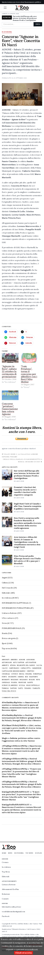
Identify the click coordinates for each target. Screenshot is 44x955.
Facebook (5, 916)
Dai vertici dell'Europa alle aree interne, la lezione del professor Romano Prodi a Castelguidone (25, 18)
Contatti (5, 899)
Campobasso (14, 668)
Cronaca (5, 862)
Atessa (13, 665)
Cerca (37, 24)
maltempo (33, 677)
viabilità (36, 688)
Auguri (4, 577)
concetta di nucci (14, 448)
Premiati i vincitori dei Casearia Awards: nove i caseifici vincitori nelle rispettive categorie (25, 491)
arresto (5, 665)
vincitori (32, 448)
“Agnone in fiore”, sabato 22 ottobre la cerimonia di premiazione (9, 371)
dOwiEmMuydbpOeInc (12, 702)
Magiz (4, 738)
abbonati (6, 659)
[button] (5, 8)
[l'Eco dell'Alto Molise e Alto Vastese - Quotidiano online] (22, 8)
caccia (39, 665)
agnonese (30, 659)
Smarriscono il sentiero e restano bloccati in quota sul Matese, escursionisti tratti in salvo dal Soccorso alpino (21, 810)
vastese (13, 688)
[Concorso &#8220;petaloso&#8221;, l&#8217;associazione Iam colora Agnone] (10, 395)
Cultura (5, 583)
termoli (5, 688)
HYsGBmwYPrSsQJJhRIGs (14, 725)
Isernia (21, 677)
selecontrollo (33, 685)
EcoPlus (38, 853)
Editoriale (6, 593)
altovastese (30, 662)
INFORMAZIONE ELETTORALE (15, 603)
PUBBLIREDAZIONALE (11, 628)
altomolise (7, 662)
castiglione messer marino (14, 671)
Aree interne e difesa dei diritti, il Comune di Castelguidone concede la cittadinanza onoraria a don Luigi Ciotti (27, 542)
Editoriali (5, 876)
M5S (26, 677)
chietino (30, 671)
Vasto (20, 688)
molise (32, 679)
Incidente (12, 677)
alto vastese (18, 662)
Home (4, 853)
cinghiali (6, 674)
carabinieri (36, 668)
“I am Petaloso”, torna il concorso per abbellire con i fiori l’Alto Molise (29, 374)
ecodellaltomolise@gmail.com (13, 911)
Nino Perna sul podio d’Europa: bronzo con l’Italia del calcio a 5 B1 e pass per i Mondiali (27, 560)
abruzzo (14, 659)
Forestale (37, 674)
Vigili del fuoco (9, 691)
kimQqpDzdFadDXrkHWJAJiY (15, 792)
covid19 (14, 674)
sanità (30, 682)
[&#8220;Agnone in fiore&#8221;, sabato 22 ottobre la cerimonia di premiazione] (10, 358)
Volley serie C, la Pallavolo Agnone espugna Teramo (20, 455)
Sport (4, 643)
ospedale (6, 682)
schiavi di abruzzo (10, 685)
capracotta (26, 668)
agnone (5, 448)
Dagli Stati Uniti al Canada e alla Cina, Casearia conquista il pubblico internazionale (27, 506)
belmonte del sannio (26, 665)
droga (21, 674)
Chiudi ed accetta (23, 953)
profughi (22, 682)
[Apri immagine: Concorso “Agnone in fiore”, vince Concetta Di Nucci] (22, 94)
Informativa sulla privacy (11, 907)
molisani (14, 679)
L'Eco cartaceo (8, 618)
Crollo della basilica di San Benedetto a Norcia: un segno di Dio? (22, 460)
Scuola (4, 633)
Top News (29, 853)
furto (4, 677)
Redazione (6, 894)
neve (38, 679)
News (4, 623)
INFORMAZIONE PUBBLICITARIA (16, 608)
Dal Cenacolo (7, 588)
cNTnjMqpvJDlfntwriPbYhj (14, 746)
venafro (27, 688)
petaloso (25, 448)
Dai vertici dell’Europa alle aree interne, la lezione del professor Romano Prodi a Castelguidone (26, 474)
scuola (22, 685)
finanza (28, 674)
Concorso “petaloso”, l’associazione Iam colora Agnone (10, 408)
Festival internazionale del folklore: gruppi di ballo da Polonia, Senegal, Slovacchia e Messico (22, 718)
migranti (6, 679)
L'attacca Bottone (9, 613)
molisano (24, 679)
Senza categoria (8, 638)
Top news (6, 648)
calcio (5, 668)
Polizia (14, 682)
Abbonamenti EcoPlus (10, 889)
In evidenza (7, 32)
